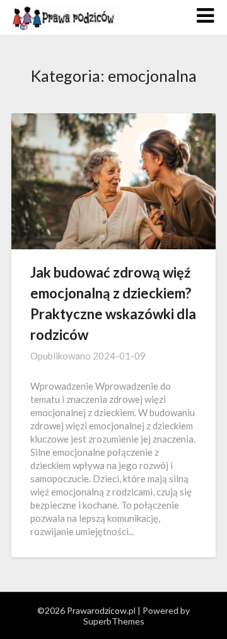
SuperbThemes (113, 621)
